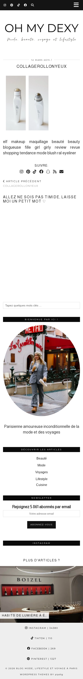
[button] (77, 5)
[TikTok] (18, 5)
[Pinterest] (11, 5)
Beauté (41, 458)
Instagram (43, 628)
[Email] (61, 171)
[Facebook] (25, 5)
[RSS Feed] (55, 171)
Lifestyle (42, 479)
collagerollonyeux (22, 183)
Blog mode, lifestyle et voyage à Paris (47, 668)
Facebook (43, 648)
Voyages (41, 472)
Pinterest (43, 658)
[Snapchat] (48, 171)
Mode (41, 465)
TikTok (43, 638)
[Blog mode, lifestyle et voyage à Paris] (41, 27)
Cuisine (41, 485)
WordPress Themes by (41, 674)
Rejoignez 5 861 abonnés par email (41, 507)
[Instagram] (5, 5)
